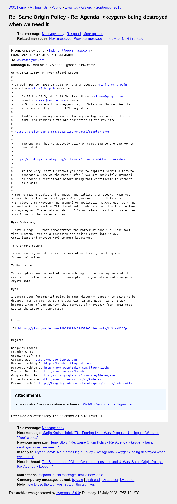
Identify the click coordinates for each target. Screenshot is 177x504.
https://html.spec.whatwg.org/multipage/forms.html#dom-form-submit (71, 159)
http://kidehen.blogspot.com (67, 363)
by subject (110, 480)
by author (127, 480)
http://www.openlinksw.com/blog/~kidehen (77, 367)
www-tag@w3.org (78, 7)
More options (93, 34)
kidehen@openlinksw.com (69, 50)
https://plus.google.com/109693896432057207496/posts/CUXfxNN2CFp (72, 328)
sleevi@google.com (108, 96)
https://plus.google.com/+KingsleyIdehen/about (79, 375)
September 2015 (108, 7)
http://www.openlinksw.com (55, 359)
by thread (92, 480)
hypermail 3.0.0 (68, 493)
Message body (53, 34)
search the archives (80, 484)
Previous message (88, 38)
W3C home (17, 7)
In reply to (112, 38)
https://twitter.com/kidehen (64, 371)
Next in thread (132, 38)
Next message (60, 38)
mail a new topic (90, 475)
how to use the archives (45, 484)
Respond (74, 34)
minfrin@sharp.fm (113, 84)
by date (77, 480)
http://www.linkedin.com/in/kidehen (71, 379)
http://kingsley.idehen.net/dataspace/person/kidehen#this (87, 383)
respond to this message (57, 475)
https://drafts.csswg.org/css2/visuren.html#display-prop (62, 131)
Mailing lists (39, 7)
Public (56, 7)
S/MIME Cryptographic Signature (106, 404)
